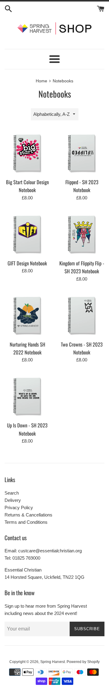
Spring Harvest (52, 662)
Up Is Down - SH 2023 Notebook (27, 429)
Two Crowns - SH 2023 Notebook (82, 348)
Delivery (13, 500)
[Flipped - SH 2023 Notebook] (81, 152)
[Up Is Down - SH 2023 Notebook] (27, 395)
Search (12, 492)
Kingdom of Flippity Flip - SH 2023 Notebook (81, 267)
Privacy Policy (19, 507)
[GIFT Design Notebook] (27, 233)
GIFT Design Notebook (27, 263)
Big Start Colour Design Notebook (27, 186)
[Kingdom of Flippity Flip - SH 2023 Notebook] (81, 233)
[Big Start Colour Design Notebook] (27, 152)
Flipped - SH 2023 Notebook (81, 186)
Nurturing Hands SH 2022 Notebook (27, 348)
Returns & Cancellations (28, 514)
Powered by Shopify (83, 662)
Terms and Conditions (26, 522)
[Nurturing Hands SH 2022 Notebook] (27, 314)
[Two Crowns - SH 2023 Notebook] (81, 314)
